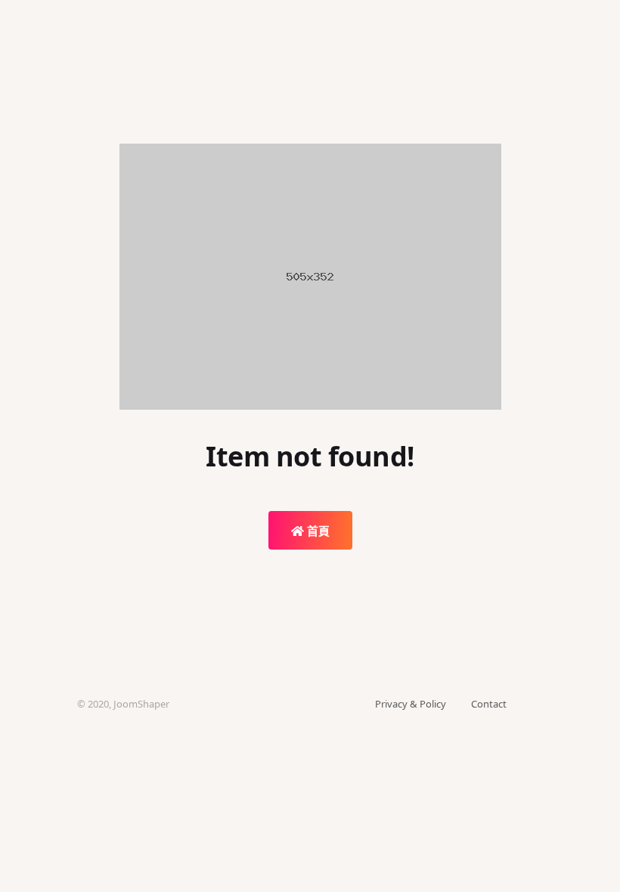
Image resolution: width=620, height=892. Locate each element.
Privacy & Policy (410, 704)
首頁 (317, 530)
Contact (489, 704)
